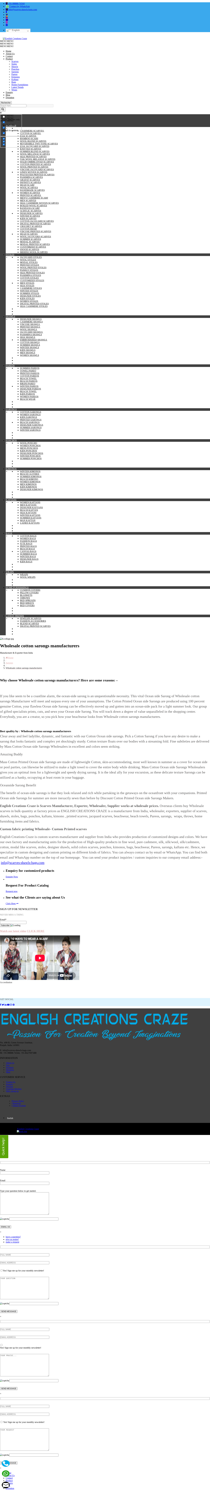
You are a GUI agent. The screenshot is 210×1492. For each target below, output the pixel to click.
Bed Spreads (28, 600)
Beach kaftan (29, 510)
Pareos (14, 74)
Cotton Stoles (29, 278)
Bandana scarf (30, 208)
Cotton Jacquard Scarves (37, 221)
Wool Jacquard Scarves (35, 236)
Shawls (14, 66)
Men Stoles (27, 283)
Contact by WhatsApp (19, 6)
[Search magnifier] (2, 109)
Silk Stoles (27, 285)
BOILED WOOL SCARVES (33, 205)
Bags (13, 82)
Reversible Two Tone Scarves (39, 143)
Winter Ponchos (30, 456)
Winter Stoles (29, 291)
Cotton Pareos (29, 376)
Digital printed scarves (35, 223)
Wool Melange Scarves (35, 154)
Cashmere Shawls (31, 322)
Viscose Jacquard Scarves (37, 169)
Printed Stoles (29, 265)
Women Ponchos (30, 445)
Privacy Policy (18, 1101)
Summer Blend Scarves (34, 151)
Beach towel (28, 378)
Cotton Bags (28, 536)
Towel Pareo (28, 371)
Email (2, 1180)
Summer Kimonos (30, 476)
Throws (25, 598)
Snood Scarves (29, 249)
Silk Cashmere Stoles (34, 306)
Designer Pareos (30, 389)
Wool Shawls (28, 329)
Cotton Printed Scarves (35, 164)
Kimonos (15, 77)
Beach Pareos (28, 381)
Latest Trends (17, 87)
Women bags (28, 538)
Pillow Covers (29, 592)
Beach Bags (27, 549)
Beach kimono (29, 479)
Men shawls (27, 352)
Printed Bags (28, 546)
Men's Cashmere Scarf (34, 198)
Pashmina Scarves (31, 177)
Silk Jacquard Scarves (34, 146)
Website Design (5, 1126)
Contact (9, 56)
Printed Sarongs (30, 420)
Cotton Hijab (28, 229)
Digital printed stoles (34, 303)
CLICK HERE (35, 931)
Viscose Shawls (30, 324)
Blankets (26, 595)
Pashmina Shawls (31, 334)
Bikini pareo (27, 383)
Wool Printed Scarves (34, 167)
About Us (10, 53)
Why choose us (12, 1091)
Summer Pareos (29, 368)
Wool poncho (28, 443)
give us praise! (12, 1239)
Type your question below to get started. (18, 1191)
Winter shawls (29, 347)
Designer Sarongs (31, 425)
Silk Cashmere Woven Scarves (39, 203)
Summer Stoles (29, 293)
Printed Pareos (29, 373)
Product (9, 59)
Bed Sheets (27, 603)
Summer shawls (30, 345)
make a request (12, 1242)
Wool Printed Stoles (33, 267)
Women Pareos (29, 396)
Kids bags (26, 561)
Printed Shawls (30, 327)
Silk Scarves (28, 136)
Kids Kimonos (28, 487)
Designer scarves (31, 213)
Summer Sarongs (31, 427)
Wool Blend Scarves (33, 141)
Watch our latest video (13, 931)
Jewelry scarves (30, 618)
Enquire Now (12, 877)
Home (8, 51)
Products (9, 1067)
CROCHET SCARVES (31, 226)
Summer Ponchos (31, 458)
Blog (8, 95)
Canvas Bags (28, 551)
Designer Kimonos (31, 489)
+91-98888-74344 (16, 3)
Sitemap (9, 1086)
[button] (7, 41)
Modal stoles (29, 262)
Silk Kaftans (28, 512)
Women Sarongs (30, 414)
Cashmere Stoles (31, 288)
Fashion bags (28, 541)
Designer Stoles (30, 296)
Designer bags (29, 559)
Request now (12, 891)
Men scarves (28, 200)
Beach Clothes (29, 474)
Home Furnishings (19, 84)
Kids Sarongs (28, 417)
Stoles (14, 64)
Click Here (11, 903)
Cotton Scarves (30, 133)
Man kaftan (27, 520)
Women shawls (29, 355)
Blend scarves (29, 623)
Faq (7, 1065)
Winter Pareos (29, 386)
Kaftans (14, 79)
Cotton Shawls (30, 342)
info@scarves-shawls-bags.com (22, 9)
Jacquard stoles (31, 257)
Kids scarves (28, 218)
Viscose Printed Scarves (35, 231)
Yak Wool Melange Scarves (37, 159)
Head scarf (27, 185)
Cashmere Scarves (32, 131)
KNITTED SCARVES (30, 149)
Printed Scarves (30, 195)
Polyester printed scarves (37, 174)
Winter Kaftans (30, 515)
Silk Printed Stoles (32, 272)
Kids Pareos (27, 394)
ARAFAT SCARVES (30, 180)
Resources (16, 1103)
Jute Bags (26, 543)
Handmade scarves (32, 190)
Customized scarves (33, 247)
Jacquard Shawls (31, 332)
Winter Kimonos (30, 471)
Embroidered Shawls (33, 340)
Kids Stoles (27, 298)
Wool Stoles (28, 260)
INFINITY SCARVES (30, 182)
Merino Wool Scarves (34, 252)
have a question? (13, 1237)
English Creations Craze (28, 1129)
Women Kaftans (30, 502)
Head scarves (29, 234)
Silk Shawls (27, 337)
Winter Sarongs (30, 430)
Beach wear (27, 399)
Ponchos (15, 69)
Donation (10, 97)
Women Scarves (30, 192)
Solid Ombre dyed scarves (37, 162)
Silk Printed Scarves (33, 156)
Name (2, 1170)
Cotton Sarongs (30, 412)
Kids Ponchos (28, 451)
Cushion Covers (30, 590)
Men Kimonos (28, 484)
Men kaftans (28, 505)
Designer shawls (31, 319)
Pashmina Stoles (30, 275)
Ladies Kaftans (30, 523)
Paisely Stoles (29, 270)
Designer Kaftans (31, 507)
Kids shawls (27, 350)
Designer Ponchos (31, 453)
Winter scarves (30, 216)
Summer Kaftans (30, 518)
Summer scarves (30, 239)
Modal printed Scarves (35, 244)
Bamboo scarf (29, 138)
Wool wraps (27, 577)
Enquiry (9, 92)
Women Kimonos (30, 481)
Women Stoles (29, 301)
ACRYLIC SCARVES (30, 211)
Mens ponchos (29, 448)
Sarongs (15, 72)
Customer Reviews (13, 1089)
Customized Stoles (32, 280)
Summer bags (28, 554)
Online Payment (19, 1106)
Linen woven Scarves (33, 172)
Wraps (14, 90)
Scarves (14, 61)
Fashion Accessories (33, 621)
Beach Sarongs (30, 422)
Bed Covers (27, 605)
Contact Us (10, 1082)
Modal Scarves (30, 242)
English (15, 30)
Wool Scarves (29, 187)
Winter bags (28, 556)
